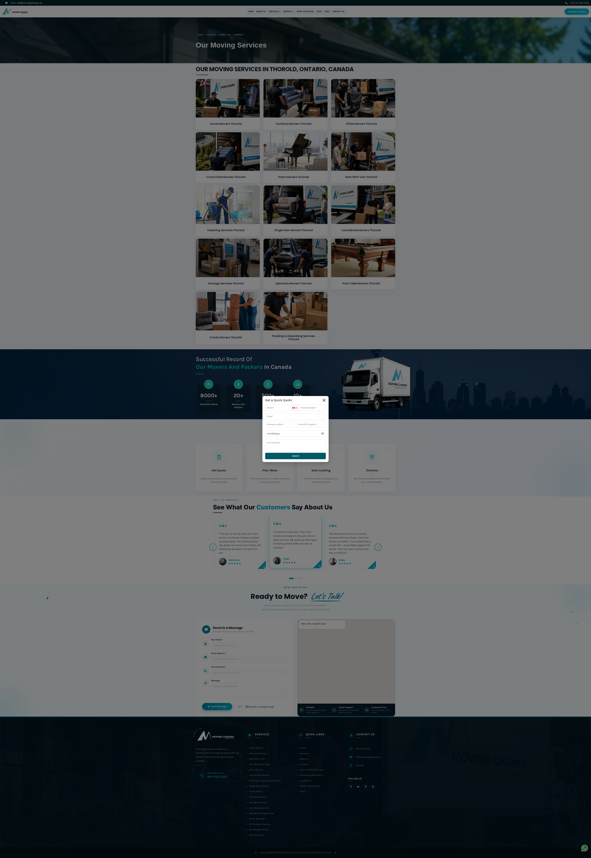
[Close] (324, 400)
